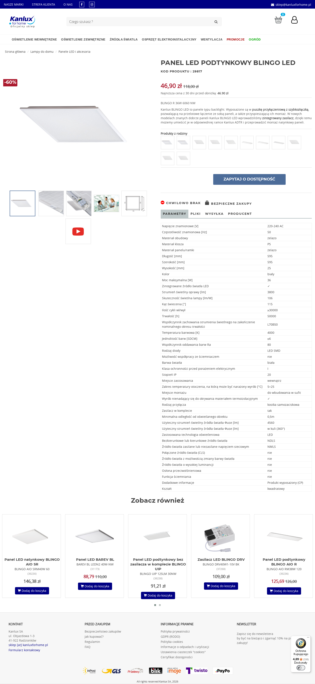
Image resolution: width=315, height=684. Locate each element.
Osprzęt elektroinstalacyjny (169, 39)
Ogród (255, 39)
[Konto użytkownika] (296, 20)
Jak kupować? (94, 636)
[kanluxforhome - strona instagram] (92, 4)
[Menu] (308, 638)
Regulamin (92, 642)
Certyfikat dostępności (177, 657)
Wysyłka (214, 213)
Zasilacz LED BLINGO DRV (221, 559)
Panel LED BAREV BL (95, 559)
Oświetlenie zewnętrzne (83, 39)
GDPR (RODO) (170, 636)
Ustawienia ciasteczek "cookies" (183, 652)
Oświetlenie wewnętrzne (34, 39)
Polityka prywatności (175, 631)
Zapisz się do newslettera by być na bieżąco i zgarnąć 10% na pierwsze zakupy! (269, 638)
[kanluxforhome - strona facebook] (81, 4)
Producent (240, 213)
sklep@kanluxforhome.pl (293, 5)
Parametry (174, 213)
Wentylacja (211, 39)
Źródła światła (124, 39)
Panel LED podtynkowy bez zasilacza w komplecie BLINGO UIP (158, 564)
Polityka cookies (172, 642)
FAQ (87, 647)
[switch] (301, 667)
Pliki (195, 213)
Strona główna (15, 52)
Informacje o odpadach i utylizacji (185, 647)
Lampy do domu (42, 52)
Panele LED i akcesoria (74, 52)
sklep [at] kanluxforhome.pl (28, 645)
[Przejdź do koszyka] (278, 19)
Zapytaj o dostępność (249, 179)
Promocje (235, 39)
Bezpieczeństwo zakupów (103, 631)
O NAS (68, 4)
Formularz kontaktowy (24, 650)
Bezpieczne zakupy (231, 203)
